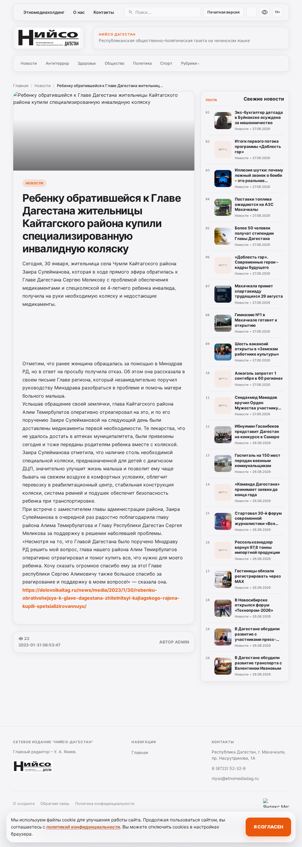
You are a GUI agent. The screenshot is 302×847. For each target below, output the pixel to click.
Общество (114, 63)
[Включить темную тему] (251, 12)
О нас (79, 12)
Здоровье (87, 63)
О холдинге (24, 803)
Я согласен (268, 827)
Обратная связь (54, 803)
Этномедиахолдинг (44, 12)
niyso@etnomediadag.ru (235, 778)
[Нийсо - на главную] (48, 38)
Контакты (103, 12)
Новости (29, 63)
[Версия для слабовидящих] (264, 12)
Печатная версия (223, 12)
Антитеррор (57, 63)
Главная (20, 85)
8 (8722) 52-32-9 (229, 768)
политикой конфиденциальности (83, 827)
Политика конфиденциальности (104, 803)
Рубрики (190, 63)
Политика (142, 63)
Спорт (166, 63)
